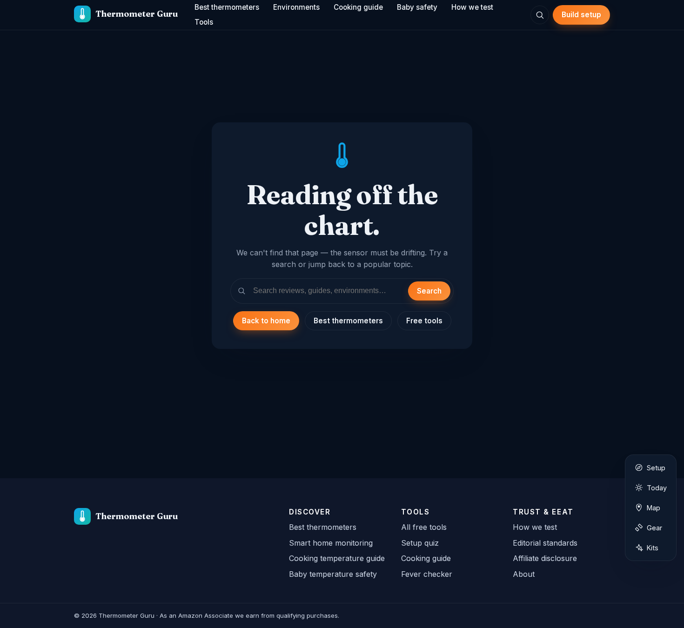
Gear (654, 528)
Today (657, 488)
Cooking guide (426, 558)
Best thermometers (348, 320)
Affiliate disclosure (545, 558)
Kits (652, 548)
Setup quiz (420, 543)
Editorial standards (545, 543)
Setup (656, 468)
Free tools (424, 320)
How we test (535, 527)
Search (429, 291)
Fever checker (426, 574)
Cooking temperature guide (337, 558)
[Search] (539, 15)
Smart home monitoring (331, 543)
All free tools (424, 527)
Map (653, 508)
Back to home (266, 320)
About (524, 574)
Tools (203, 22)
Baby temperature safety (333, 574)
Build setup (581, 14)
